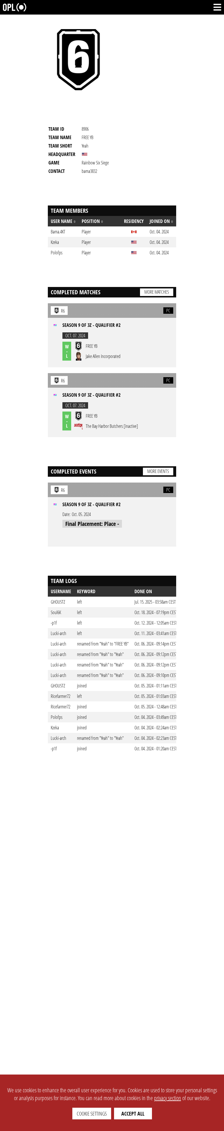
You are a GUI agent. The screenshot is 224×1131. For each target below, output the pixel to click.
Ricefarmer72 (60, 696)
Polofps (56, 717)
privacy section (167, 1098)
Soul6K (56, 612)
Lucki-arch (58, 633)
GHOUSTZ (58, 602)
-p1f (54, 623)
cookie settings (92, 1113)
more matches (156, 292)
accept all (132, 1113)
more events (158, 471)
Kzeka (55, 727)
